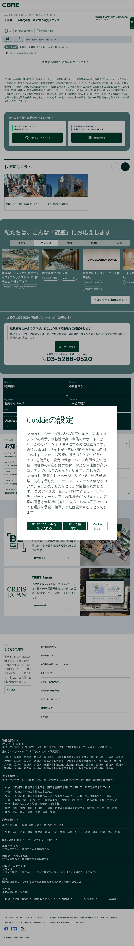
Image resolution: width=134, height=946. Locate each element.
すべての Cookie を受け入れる (44, 526)
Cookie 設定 (97, 526)
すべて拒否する (75, 526)
